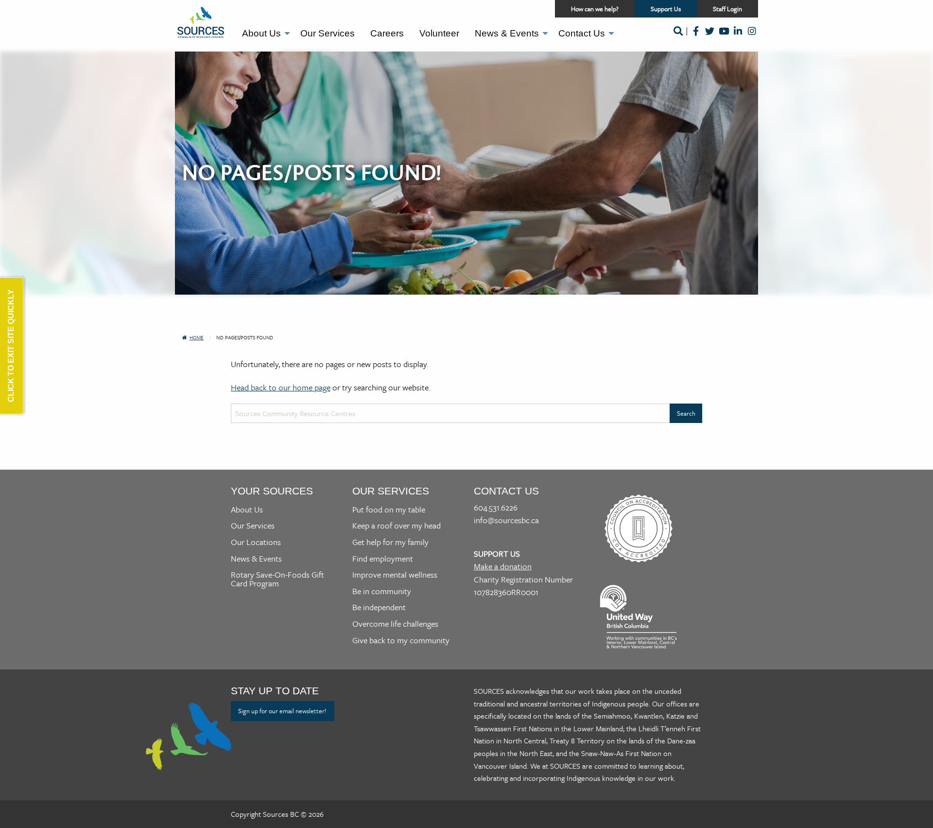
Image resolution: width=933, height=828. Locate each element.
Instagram (752, 37)
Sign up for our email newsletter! (282, 711)
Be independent (379, 607)
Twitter (710, 37)
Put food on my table (388, 509)
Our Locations (256, 542)
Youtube (724, 37)
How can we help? (595, 9)
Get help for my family (390, 542)
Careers (387, 33)
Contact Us (581, 33)
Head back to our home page (280, 387)
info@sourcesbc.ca (506, 520)
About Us (261, 33)
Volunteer (439, 33)
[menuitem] (263, 33)
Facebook (696, 37)
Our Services (327, 33)
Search (678, 37)
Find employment (382, 558)
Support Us (674, 11)
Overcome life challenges (395, 623)
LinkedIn (738, 37)
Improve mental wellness (394, 574)
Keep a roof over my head (396, 525)
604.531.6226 (496, 507)
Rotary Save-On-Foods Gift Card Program (277, 578)
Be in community (381, 591)
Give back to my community (400, 640)
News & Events (507, 33)
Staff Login (727, 9)
